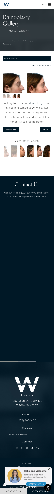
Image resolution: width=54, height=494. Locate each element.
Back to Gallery (41, 65)
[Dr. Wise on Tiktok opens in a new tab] (32, 447)
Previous (11, 129)
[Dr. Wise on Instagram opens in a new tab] (16, 447)
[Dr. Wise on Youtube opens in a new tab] (27, 447)
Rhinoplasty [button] (10, 58)
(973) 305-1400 (28, 192)
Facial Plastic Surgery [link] (25, 41)
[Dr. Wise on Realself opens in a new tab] (37, 447)
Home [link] (5, 41)
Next (45, 129)
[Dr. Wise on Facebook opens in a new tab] (21, 447)
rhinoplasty (36, 103)
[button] (49, 4)
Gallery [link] (12, 41)
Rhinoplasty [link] (7, 44)
